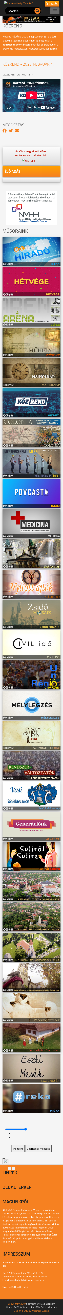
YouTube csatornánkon (16, 45)
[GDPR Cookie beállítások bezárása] (4, 1158)
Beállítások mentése (38, 1149)
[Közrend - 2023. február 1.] (5, 131)
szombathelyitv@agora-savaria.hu (27, 1280)
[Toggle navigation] (54, 10)
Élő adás (52, 4)
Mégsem (18, 1149)
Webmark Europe (40, 1310)
